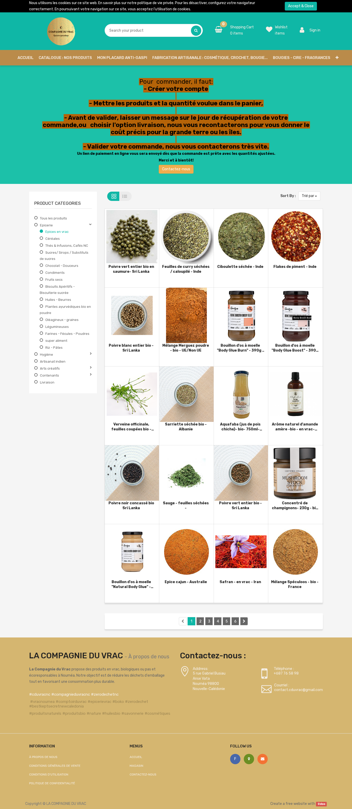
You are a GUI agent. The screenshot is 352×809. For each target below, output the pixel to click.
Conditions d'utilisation (48, 774)
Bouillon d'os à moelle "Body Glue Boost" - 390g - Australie (295, 347)
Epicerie (46, 225)
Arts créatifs (50, 368)
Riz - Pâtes (54, 348)
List (126, 196)
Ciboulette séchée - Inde (240, 267)
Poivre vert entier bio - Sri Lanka (240, 505)
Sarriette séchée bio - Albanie (186, 426)
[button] (337, 57)
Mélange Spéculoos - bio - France (295, 584)
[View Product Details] (123, 234)
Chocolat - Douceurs (61, 266)
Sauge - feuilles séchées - (186, 505)
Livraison (47, 382)
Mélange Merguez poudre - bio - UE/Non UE (185, 347)
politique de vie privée (155, 3)
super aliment (56, 341)
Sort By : (288, 196)
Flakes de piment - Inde (294, 267)
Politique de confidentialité (52, 783)
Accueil (136, 757)
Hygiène (46, 354)
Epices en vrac (57, 232)
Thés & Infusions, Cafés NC (66, 246)
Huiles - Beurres (58, 300)
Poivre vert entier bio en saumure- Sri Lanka (131, 269)
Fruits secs (54, 280)
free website (296, 804)
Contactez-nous (176, 169)
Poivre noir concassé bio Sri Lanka (131, 505)
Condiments (55, 273)
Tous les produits (53, 218)
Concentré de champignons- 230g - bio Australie (295, 505)
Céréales (52, 239)
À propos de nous (148, 656)
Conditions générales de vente (54, 766)
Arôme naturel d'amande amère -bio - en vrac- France (295, 426)
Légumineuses (57, 327)
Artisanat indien (52, 361)
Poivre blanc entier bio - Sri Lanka (131, 347)
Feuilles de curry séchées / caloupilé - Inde (185, 269)
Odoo (321, 804)
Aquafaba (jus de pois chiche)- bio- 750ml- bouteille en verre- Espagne (240, 426)
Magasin (136, 766)
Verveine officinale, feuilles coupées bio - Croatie (131, 426)
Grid (113, 196)
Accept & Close (301, 6)
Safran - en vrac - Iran (240, 582)
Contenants (49, 375)
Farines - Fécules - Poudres (67, 334)
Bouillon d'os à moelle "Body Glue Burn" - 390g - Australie (240, 347)
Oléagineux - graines (62, 320)
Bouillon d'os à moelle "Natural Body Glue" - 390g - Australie (131, 584)
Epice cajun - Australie (186, 582)
